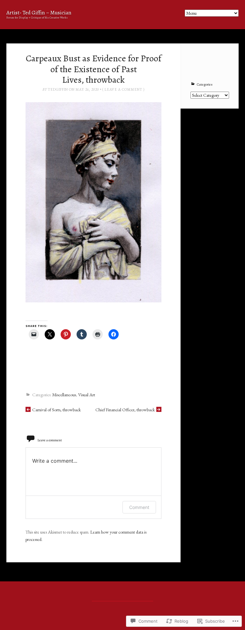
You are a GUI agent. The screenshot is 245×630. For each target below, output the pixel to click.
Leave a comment (123, 89)
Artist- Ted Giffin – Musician (38, 12)
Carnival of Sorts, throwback (56, 410)
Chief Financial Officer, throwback (125, 410)
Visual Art (86, 395)
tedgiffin (58, 89)
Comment (139, 507)
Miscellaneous (64, 395)
